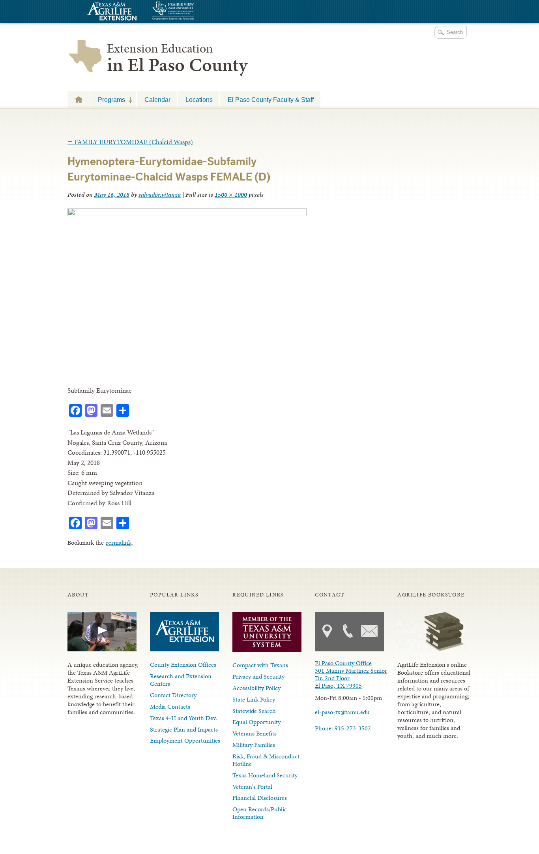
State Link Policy (253, 699)
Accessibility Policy (256, 687)
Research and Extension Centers (180, 680)
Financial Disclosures (259, 797)
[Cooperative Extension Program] (194, 12)
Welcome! (78, 99)
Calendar (157, 99)
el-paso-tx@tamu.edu (342, 712)
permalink (118, 542)
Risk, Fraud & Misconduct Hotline (265, 760)
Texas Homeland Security (265, 775)
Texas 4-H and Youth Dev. (183, 717)
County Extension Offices (183, 664)
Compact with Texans (260, 665)
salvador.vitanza (159, 194)
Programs (107, 99)
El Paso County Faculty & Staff (271, 99)
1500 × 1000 (231, 194)
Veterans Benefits (254, 733)
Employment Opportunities (185, 740)
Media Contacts (170, 706)
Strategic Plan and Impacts (184, 729)
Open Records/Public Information (259, 813)
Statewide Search (254, 710)
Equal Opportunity (256, 721)
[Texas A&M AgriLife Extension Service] (110, 12)
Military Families (253, 744)
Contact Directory (173, 695)
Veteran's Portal (252, 786)
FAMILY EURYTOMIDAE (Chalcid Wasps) (130, 142)
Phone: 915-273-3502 (343, 728)
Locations (199, 99)
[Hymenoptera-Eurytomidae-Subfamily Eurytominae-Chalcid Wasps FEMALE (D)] (187, 213)
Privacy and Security (258, 676)
